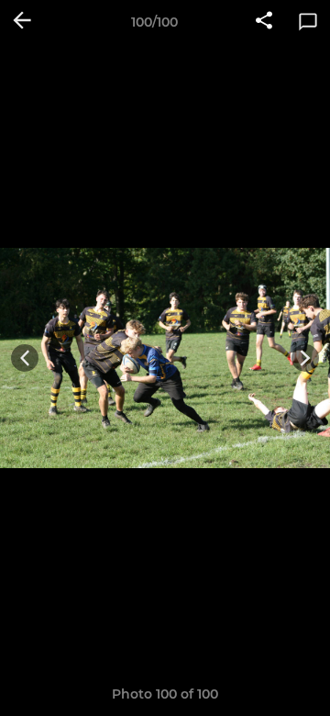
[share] (264, 22)
